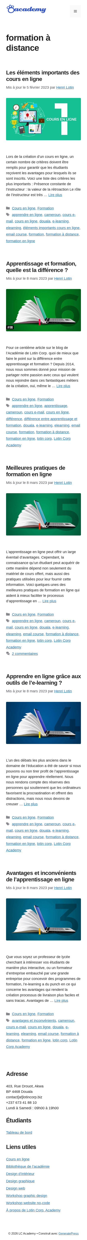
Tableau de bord (19, 1133)
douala (44, 221)
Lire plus (55, 195)
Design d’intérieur (20, 1174)
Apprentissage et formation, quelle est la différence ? (41, 266)
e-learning (60, 221)
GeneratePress (68, 1233)
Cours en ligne (23, 208)
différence (14, 419)
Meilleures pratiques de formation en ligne (35, 471)
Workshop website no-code (28, 1203)
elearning (13, 228)
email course (16, 234)
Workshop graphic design (26, 1196)
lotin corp (44, 439)
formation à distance (62, 234)
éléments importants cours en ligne (51, 228)
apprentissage (55, 406)
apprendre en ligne (27, 215)
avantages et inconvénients (34, 1021)
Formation (45, 208)
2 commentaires (25, 654)
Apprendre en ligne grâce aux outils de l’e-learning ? (43, 679)
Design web (15, 1188)
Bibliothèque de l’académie (28, 1167)
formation (36, 234)
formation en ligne (20, 241)
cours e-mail (34, 412)
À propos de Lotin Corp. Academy (33, 1210)
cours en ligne (26, 221)
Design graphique (20, 1181)
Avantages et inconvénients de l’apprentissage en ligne (41, 876)
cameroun (52, 215)
